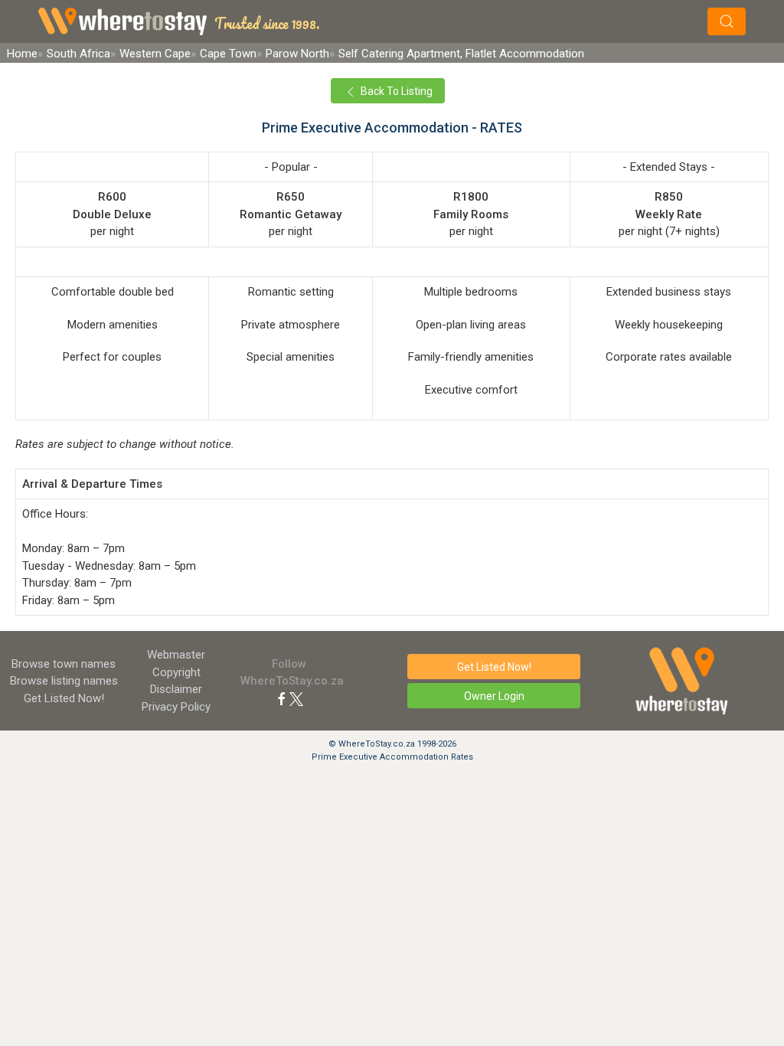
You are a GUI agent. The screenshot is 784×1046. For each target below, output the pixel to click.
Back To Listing (395, 91)
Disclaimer (176, 689)
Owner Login (494, 696)
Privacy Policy (176, 707)
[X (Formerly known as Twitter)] (296, 698)
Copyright (176, 672)
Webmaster (176, 655)
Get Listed (64, 698)
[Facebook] (281, 698)
